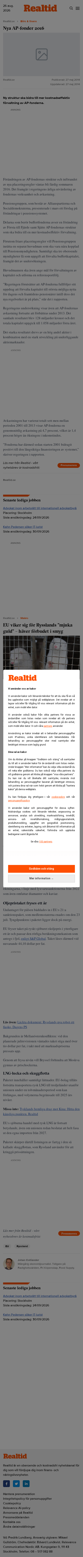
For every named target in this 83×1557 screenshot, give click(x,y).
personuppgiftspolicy (19, 800)
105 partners (45, 841)
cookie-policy (58, 797)
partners (48, 726)
